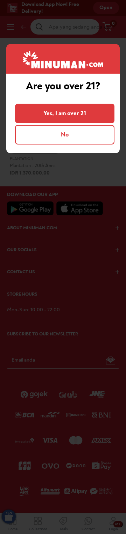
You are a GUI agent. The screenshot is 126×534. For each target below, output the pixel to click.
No (65, 134)
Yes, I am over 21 (64, 113)
